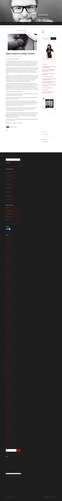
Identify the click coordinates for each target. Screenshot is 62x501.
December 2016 (8, 344)
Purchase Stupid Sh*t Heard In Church (43, 23)
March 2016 (8, 362)
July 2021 (7, 263)
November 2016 (8, 346)
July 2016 (7, 354)
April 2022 (7, 253)
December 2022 (8, 239)
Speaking (23, 23)
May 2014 (7, 393)
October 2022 (8, 243)
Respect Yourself (45, 89)
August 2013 (8, 411)
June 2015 (7, 381)
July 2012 (7, 437)
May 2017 (7, 334)
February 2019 (8, 304)
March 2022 (8, 255)
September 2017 (8, 326)
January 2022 (8, 259)
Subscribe (53, 38)
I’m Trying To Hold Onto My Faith (11, 174)
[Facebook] (7, 229)
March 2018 (8, 316)
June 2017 (7, 332)
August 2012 (8, 435)
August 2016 (8, 352)
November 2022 (8, 241)
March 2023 (8, 237)
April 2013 (7, 419)
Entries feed (8, 461)
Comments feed (8, 463)
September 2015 (8, 375)
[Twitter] (9, 229)
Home (7, 23)
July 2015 (7, 379)
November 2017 (8, 322)
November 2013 (8, 405)
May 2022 (7, 251)
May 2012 (7, 441)
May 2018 (7, 312)
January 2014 (8, 401)
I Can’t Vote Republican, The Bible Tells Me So (13, 186)
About (11, 23)
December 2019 (8, 288)
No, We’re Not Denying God (10, 198)
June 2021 (7, 265)
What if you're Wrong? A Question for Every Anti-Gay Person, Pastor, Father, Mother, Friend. (48, 70)
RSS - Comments (45, 134)
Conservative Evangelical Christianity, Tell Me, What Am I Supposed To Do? (49, 82)
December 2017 (8, 320)
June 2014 (7, 391)
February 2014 (8, 399)
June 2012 (7, 439)
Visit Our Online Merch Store (48, 58)
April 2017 (7, 336)
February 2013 (8, 423)
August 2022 (8, 247)
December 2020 (8, 271)
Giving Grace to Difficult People (47, 76)
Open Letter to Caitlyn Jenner (20, 53)
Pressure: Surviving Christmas (47, 87)
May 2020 (7, 284)
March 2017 (8, 338)
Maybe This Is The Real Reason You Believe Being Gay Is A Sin (48, 92)
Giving (33, 23)
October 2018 (8, 308)
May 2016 (7, 358)
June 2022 (7, 249)
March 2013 (8, 421)
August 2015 (8, 377)
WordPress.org (8, 465)
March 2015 (8, 385)
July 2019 (7, 296)
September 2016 (8, 350)
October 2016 (8, 348)
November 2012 (8, 429)
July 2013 (7, 413)
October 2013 (8, 407)
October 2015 (8, 373)
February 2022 (8, 257)
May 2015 (7, 383)
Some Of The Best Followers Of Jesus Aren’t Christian (13, 183)
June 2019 (7, 298)
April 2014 (7, 395)
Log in (7, 459)
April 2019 (7, 300)
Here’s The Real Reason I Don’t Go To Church (13, 171)
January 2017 (8, 342)
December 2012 (8, 427)
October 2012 (8, 431)
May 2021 (7, 267)
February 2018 (8, 318)
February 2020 (8, 286)
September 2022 (8, 245)
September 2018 (8, 310)
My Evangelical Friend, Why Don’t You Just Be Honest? (13, 195)
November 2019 (8, 290)
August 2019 (8, 294)
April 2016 (7, 360)
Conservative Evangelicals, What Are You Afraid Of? (12, 190)
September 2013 (8, 409)
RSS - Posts (44, 132)
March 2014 (8, 397)
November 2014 (8, 389)
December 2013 (8, 403)
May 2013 (7, 417)
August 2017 (8, 328)
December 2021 (8, 261)
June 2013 (7, 415)
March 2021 (8, 269)
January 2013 (8, 425)
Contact (28, 23)
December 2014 (8, 387)
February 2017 (8, 340)
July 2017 (7, 330)
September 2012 (8, 433)
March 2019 (8, 302)
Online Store (16, 23)
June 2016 (7, 356)
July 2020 (7, 280)
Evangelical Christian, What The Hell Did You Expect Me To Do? (49, 67)
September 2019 (8, 292)
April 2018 (7, 314)
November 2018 (8, 306)
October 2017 (8, 324)
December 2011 (8, 443)
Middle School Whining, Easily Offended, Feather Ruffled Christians (49, 79)
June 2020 (7, 282)
